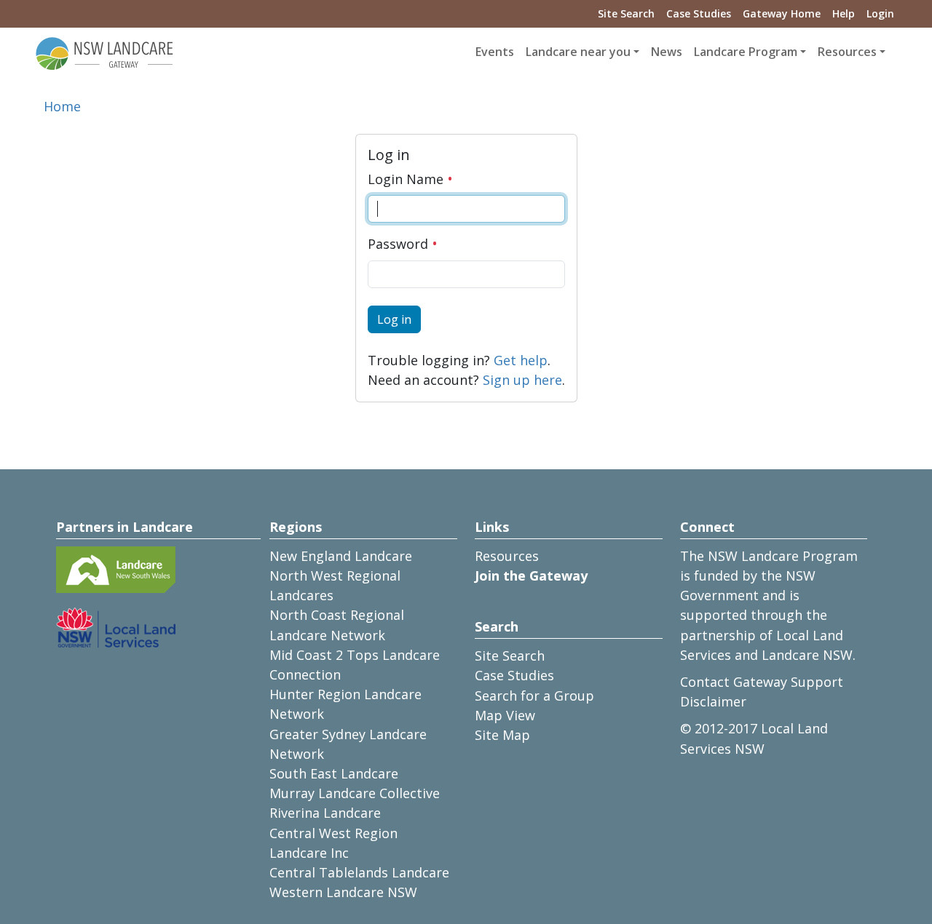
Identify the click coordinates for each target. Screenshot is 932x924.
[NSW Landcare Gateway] (105, 52)
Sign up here (522, 380)
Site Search (626, 13)
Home (62, 106)
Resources (507, 556)
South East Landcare (333, 773)
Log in (394, 319)
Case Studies (698, 13)
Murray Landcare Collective (354, 793)
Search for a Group (534, 695)
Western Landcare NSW (343, 892)
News (666, 52)
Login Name (407, 179)
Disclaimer (713, 701)
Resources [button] (847, 52)
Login (880, 13)
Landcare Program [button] (745, 52)
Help (843, 13)
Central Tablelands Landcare (359, 872)
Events (494, 52)
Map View (505, 715)
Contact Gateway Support (761, 681)
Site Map (502, 735)
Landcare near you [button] (578, 52)
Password (400, 243)
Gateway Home (782, 13)
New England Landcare (340, 556)
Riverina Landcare (325, 812)
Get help (521, 360)
